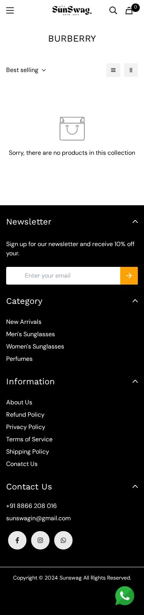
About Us (19, 402)
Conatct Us (22, 464)
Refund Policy (25, 415)
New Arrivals (23, 322)
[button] (129, 10)
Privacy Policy (25, 427)
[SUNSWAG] (72, 10)
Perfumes (19, 359)
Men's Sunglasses (30, 334)
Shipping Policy (27, 451)
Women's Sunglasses (35, 346)
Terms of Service (29, 439)
